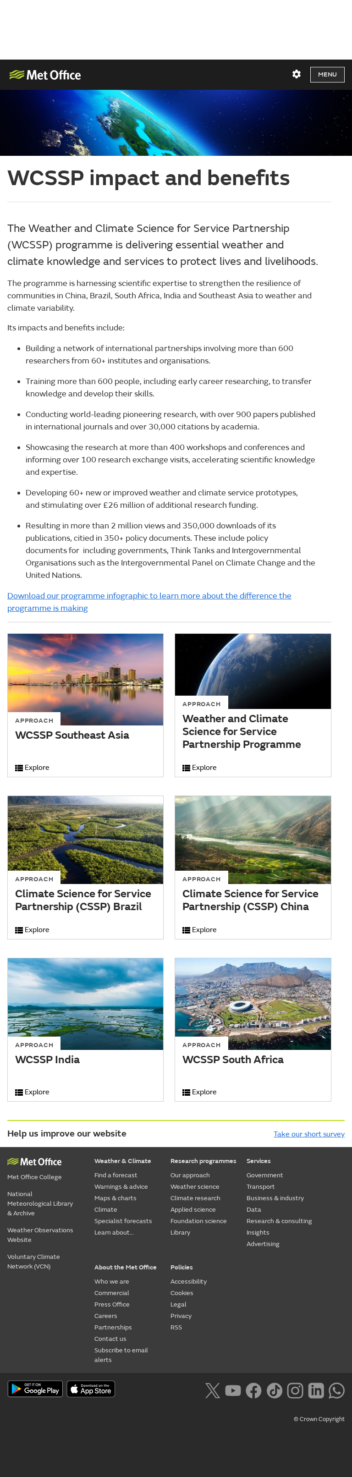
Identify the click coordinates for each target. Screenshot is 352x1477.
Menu (327, 74)
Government (265, 1175)
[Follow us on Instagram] (295, 1389)
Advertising (263, 1244)
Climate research (195, 1198)
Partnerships (113, 1327)
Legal (178, 1304)
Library (180, 1232)
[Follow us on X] (212, 1389)
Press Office (112, 1304)
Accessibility (188, 1281)
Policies (181, 1267)
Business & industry (275, 1198)
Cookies (181, 1293)
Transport (261, 1187)
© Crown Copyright (319, 1419)
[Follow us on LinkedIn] (316, 1389)
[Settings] (296, 74)
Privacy (181, 1316)
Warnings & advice (121, 1187)
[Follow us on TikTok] (274, 1389)
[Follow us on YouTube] (233, 1389)
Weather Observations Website (40, 1235)
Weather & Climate (122, 1161)
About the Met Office (125, 1267)
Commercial (111, 1293)
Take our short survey (309, 1134)
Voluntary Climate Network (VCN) (33, 1261)
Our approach (190, 1175)
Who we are (111, 1281)
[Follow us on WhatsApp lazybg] (337, 1389)
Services (259, 1161)
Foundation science (198, 1221)
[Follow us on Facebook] (254, 1389)
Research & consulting (279, 1221)
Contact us (110, 1339)
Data (254, 1209)
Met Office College (34, 1177)
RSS (176, 1327)
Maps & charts (115, 1198)
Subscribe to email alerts (121, 1355)
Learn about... (114, 1232)
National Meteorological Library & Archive (40, 1203)
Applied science (193, 1209)
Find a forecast (116, 1175)
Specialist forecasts (123, 1221)
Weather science (195, 1187)
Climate (105, 1209)
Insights (258, 1232)
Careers (105, 1316)
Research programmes (203, 1161)
